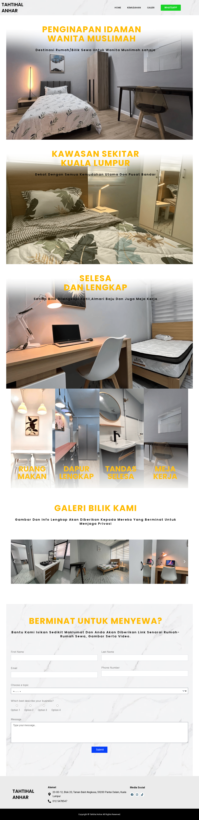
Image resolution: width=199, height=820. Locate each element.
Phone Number (110, 667)
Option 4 (56, 710)
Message (16, 719)
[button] (14, 562)
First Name (17, 651)
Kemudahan (134, 7)
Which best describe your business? (32, 700)
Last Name (107, 651)
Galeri (151, 7)
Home (118, 7)
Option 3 (42, 710)
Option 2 (29, 710)
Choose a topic (20, 685)
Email (14, 668)
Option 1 (15, 710)
